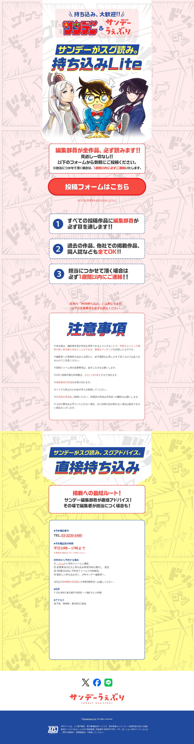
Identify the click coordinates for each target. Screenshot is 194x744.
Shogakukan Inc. (90, 719)
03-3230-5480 (71, 535)
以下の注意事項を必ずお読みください (97, 200)
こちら (60, 563)
